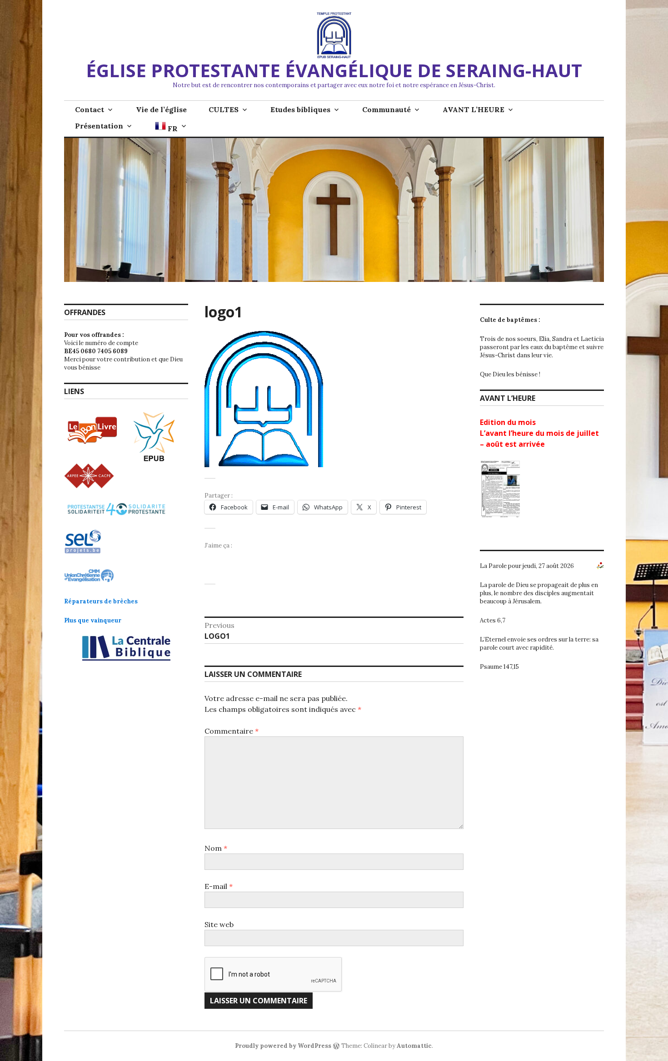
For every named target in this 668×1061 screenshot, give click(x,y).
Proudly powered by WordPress (283, 1046)
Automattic (414, 1046)
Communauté (386, 109)
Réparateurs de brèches (101, 601)
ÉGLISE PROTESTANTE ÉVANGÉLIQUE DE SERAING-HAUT (334, 70)
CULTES (224, 109)
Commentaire (231, 730)
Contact (89, 109)
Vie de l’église (161, 109)
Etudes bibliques (300, 109)
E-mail (218, 886)
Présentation (99, 125)
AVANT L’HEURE (473, 109)
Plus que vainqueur (92, 620)
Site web (219, 924)
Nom (215, 848)
